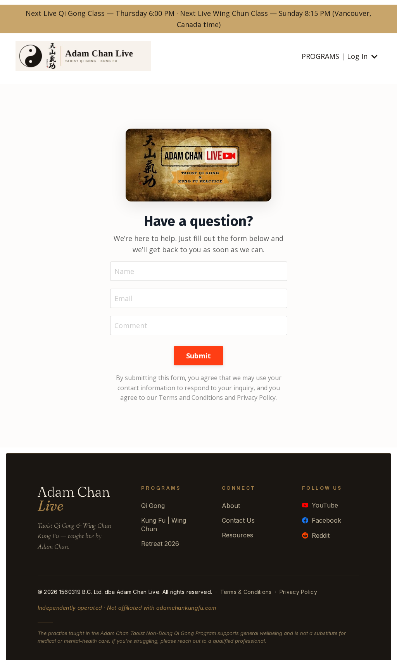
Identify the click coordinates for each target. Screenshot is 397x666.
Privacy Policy (298, 592)
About (231, 505)
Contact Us (238, 520)
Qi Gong (153, 505)
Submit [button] (198, 355)
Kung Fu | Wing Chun (163, 524)
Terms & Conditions (246, 592)
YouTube (325, 505)
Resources (237, 535)
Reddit (321, 535)
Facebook (326, 520)
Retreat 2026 (160, 543)
